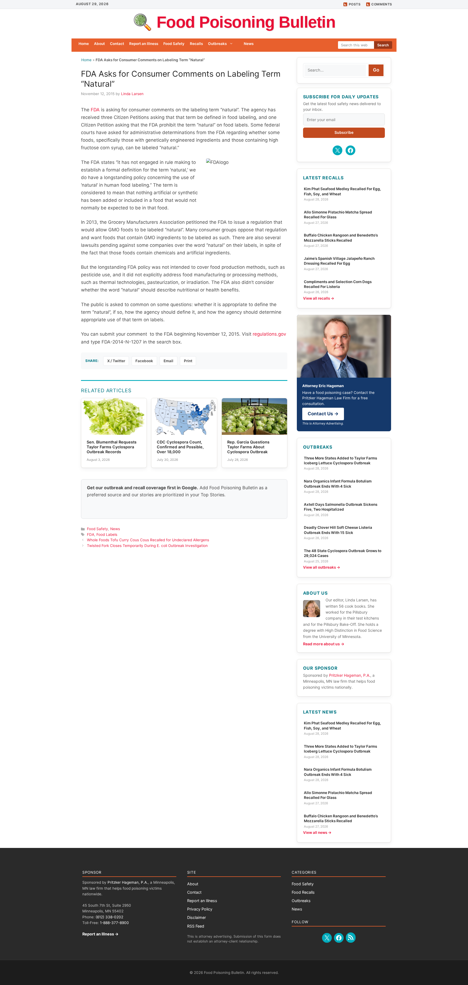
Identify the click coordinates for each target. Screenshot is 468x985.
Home (84, 43)
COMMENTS (381, 4)
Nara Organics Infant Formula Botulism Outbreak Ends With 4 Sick (338, 483)
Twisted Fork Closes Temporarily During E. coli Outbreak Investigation (147, 545)
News (248, 43)
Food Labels (106, 534)
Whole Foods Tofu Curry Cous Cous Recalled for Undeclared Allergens (148, 540)
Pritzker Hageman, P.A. (349, 675)
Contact (117, 43)
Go (376, 70)
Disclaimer (196, 917)
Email (168, 361)
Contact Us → (323, 413)
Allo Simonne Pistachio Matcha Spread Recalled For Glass (338, 214)
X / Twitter (116, 361)
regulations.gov (269, 334)
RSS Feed (195, 926)
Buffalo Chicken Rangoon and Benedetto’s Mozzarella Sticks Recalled (341, 237)
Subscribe (343, 132)
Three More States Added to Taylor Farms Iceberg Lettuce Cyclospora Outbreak (340, 460)
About (99, 43)
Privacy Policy (199, 909)
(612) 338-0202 (109, 917)
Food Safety (173, 43)
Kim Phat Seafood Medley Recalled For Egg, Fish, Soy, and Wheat (342, 191)
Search (383, 45)
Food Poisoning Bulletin (246, 22)
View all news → (317, 832)
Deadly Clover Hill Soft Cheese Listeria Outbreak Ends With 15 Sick (338, 529)
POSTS (355, 4)
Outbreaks (217, 43)
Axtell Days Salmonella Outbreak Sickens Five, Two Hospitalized (340, 506)
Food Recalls (303, 892)
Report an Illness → (100, 934)
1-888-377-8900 (114, 923)
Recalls (196, 43)
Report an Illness (143, 43)
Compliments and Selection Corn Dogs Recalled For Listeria (338, 284)
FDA (95, 109)
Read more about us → (323, 643)
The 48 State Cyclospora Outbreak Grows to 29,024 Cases (342, 553)
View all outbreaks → (321, 567)
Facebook (144, 361)
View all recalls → (318, 298)
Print (188, 361)
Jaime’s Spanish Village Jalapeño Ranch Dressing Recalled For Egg (339, 260)
